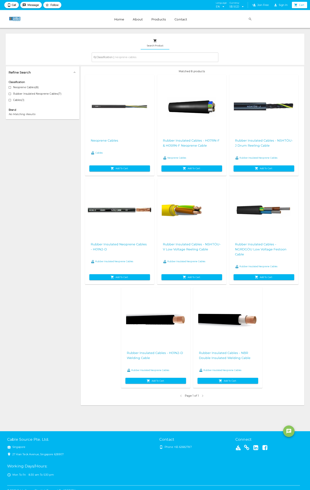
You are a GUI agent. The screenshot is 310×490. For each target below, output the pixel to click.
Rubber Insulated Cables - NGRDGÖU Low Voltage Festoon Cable (260, 249)
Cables (99, 152)
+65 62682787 (183, 447)
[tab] (155, 43)
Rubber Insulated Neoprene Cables (258, 157)
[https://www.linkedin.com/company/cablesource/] (255, 448)
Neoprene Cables (104, 140)
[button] (42, 72)
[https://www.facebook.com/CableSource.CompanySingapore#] (264, 448)
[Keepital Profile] (238, 447)
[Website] (246, 448)
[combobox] (155, 57)
